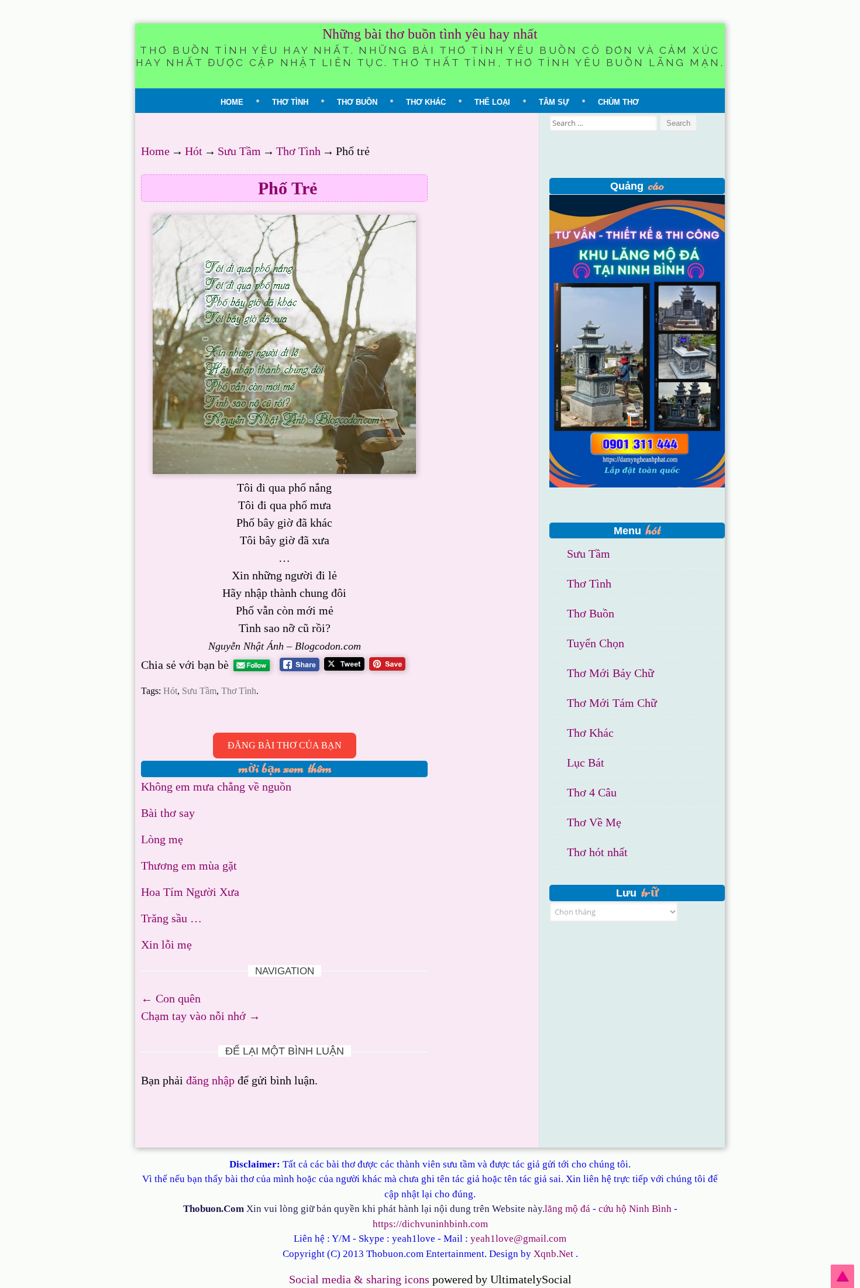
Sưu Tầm (239, 151)
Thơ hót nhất (597, 852)
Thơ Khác (426, 102)
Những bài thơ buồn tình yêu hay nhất (430, 34)
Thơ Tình (290, 102)
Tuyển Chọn (595, 643)
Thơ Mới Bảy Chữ (610, 673)
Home (232, 102)
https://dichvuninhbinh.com (430, 1223)
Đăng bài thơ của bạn (285, 745)
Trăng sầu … (171, 918)
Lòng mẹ (162, 839)
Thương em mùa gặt (189, 865)
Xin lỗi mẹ (166, 944)
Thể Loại (492, 102)
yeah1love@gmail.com (518, 1238)
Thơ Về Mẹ (594, 822)
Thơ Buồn (357, 102)
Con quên (171, 998)
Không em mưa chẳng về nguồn (216, 786)
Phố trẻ (287, 188)
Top (842, 1276)
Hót (193, 151)
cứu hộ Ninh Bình (635, 1208)
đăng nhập (210, 1080)
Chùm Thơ (618, 102)
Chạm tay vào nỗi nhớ (200, 1015)
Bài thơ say (168, 812)
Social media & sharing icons (360, 1279)
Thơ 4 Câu (592, 792)
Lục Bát (585, 762)
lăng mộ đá (567, 1208)
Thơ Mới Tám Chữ (612, 702)
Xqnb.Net (553, 1253)
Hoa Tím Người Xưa (190, 891)
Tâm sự (554, 102)
